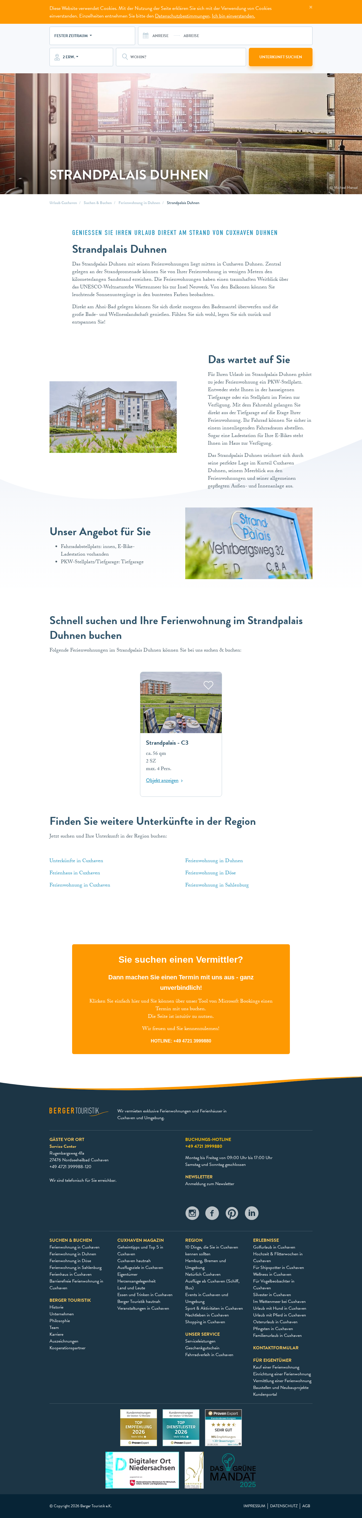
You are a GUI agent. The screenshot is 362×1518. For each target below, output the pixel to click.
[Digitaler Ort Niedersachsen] (142, 1469)
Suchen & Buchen (98, 202)
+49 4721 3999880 (192, 1041)
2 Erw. (69, 57)
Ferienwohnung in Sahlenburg (217, 885)
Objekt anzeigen (162, 780)
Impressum (254, 1506)
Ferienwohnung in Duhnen (139, 202)
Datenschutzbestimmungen (182, 16)
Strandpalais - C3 (167, 743)
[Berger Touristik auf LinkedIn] (252, 1214)
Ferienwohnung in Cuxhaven (80, 885)
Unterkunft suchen (280, 57)
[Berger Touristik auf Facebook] (212, 1214)
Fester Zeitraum (71, 36)
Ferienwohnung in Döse (210, 873)
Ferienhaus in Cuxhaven (74, 873)
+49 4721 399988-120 (70, 1166)
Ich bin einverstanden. (233, 16)
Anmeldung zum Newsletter (209, 1183)
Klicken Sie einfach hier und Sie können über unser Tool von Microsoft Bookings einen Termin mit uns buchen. (181, 1005)
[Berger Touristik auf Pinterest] (232, 1214)
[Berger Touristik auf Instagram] (192, 1214)
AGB (306, 1506)
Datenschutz (284, 1506)
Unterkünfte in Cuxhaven (77, 861)
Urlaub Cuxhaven (63, 202)
